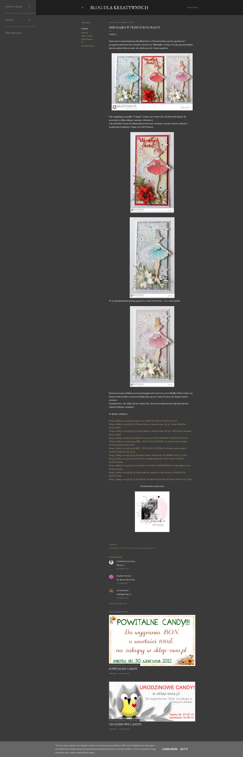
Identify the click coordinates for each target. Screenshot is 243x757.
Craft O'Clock (87, 36)
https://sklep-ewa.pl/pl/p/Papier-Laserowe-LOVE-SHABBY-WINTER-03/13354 (148, 438)
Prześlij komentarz (118, 604)
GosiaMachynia (123, 561)
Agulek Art (121, 576)
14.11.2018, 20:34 (122, 598)
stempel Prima (87, 46)
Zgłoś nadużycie (13, 33)
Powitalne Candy (123, 669)
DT (82, 42)
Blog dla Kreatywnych (119, 8)
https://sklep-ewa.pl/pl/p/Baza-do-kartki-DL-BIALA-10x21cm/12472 (143, 420)
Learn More (170, 749)
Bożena (84, 33)
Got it (184, 749)
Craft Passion (87, 39)
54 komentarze (124, 673)
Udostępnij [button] (85, 22)
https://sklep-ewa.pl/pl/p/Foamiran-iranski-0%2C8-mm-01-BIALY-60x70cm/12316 (150, 479)
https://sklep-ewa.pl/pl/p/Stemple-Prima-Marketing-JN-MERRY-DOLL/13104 (148, 455)
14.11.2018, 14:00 (122, 569)
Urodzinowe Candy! (125, 724)
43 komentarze (124, 729)
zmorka (120, 590)
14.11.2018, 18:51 (122, 583)
